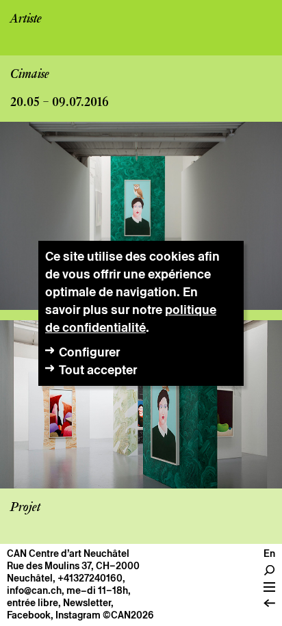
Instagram (78, 615)
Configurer (89, 352)
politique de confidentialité (130, 318)
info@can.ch (34, 590)
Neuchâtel (30, 578)
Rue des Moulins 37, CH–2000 (73, 566)
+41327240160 (90, 578)
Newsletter (87, 603)
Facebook (29, 615)
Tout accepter (98, 369)
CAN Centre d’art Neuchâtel (68, 553)
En (269, 553)
